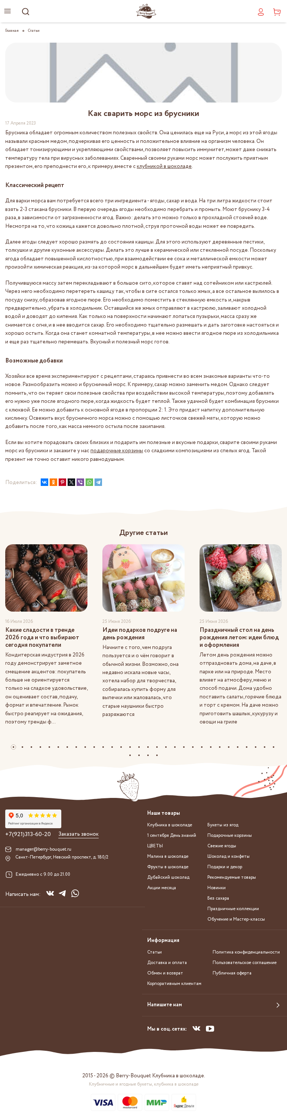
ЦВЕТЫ (155, 846)
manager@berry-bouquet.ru (43, 849)
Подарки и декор (224, 867)
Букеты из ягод (222, 825)
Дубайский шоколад (168, 877)
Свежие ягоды (221, 846)
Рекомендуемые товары (231, 877)
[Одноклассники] (53, 482)
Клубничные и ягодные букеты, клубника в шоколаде (143, 1084)
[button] (13, 747)
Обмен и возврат (165, 973)
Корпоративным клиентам (174, 983)
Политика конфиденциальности (246, 952)
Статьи (154, 952)
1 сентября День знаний (171, 835)
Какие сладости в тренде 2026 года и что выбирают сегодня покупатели (42, 637)
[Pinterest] (62, 482)
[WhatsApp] (89, 482)
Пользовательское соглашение (245, 963)
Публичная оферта (232, 973)
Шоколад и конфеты (228, 856)
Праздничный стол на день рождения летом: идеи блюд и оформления (239, 637)
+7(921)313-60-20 (28, 834)
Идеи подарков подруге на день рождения (139, 634)
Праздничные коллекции (233, 909)
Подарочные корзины (229, 835)
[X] (71, 482)
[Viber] (80, 482)
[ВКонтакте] (44, 482)
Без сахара (218, 898)
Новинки (216, 888)
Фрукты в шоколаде (167, 867)
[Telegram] (98, 482)
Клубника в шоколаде (169, 825)
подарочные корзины (116, 451)
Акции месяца (161, 888)
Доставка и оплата (167, 963)
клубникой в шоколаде (164, 166)
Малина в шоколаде (167, 856)
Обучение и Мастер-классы (236, 919)
